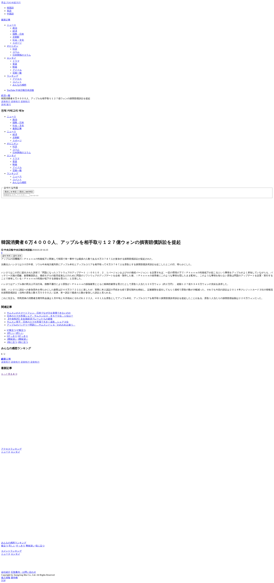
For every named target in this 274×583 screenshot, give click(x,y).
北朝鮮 (16, 37)
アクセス (17, 79)
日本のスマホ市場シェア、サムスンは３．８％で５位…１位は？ (40, 316)
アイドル (17, 70)
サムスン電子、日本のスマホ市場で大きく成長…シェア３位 (37, 322)
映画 (15, 67)
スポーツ (17, 43)
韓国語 (10, 8)
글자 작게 (6, 256)
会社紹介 (5, 572)
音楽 (15, 64)
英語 (9, 11)
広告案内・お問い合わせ (23, 572)
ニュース (11, 25)
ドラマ (16, 61)
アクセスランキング (11, 449)
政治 (15, 28)
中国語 (10, 14)
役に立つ (40, 546)
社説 (15, 49)
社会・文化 (18, 40)
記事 (6, 359)
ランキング (12, 76)
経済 (15, 31)
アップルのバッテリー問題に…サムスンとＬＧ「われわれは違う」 (41, 325)
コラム (16, 52)
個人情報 (5, 577)
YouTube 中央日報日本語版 (20, 90)
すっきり (20, 546)
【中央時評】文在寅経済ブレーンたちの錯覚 (30, 319)
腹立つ (4, 546)
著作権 (14, 577)
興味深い (30, 546)
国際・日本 (18, 34)
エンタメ (11, 58)
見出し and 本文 (26, 192)
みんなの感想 (19, 85)
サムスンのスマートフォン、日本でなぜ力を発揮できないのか (39, 313)
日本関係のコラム (22, 55)
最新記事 (5, 20)
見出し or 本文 (11, 192)
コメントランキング (11, 551)
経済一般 (5, 95)
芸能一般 (17, 73)
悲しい (12, 546)
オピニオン (12, 46)
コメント (17, 82)
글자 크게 (17, 256)
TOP (3, 580)
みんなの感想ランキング (13, 543)
